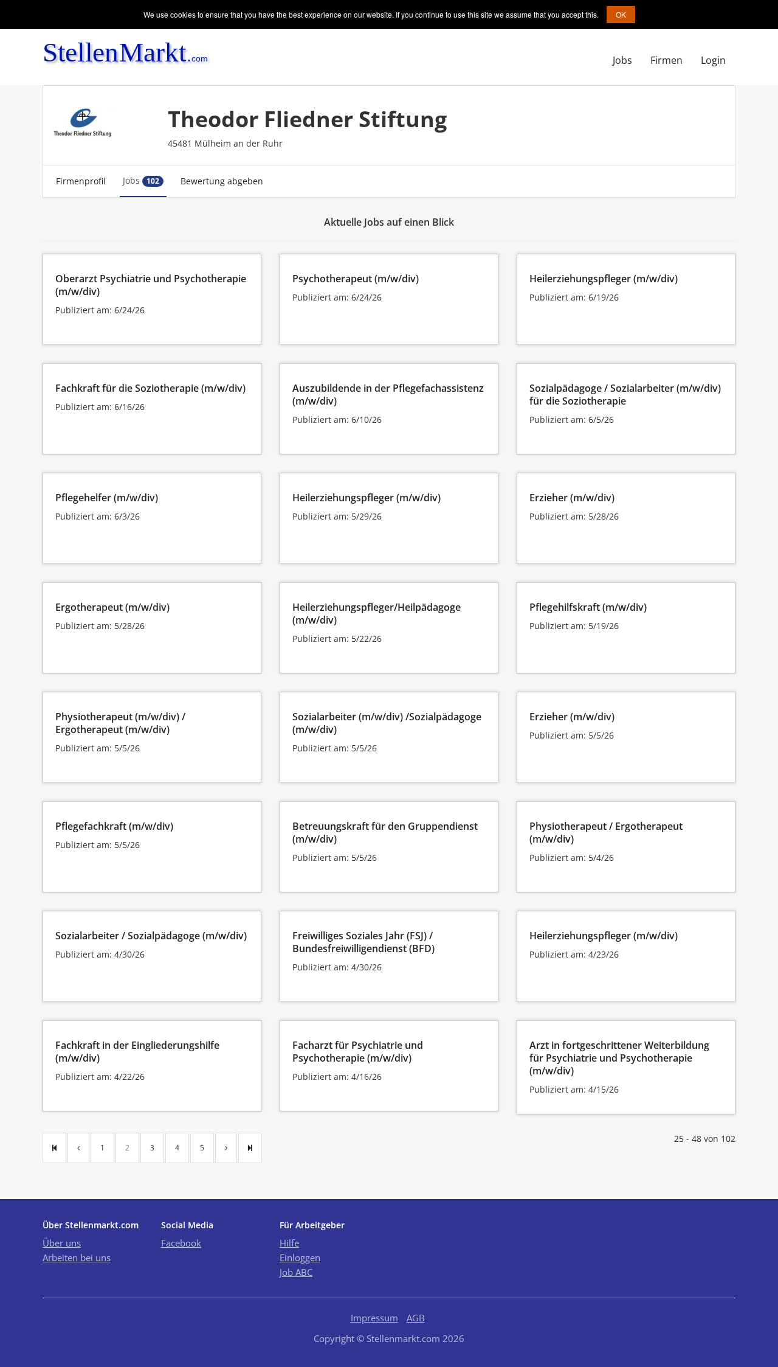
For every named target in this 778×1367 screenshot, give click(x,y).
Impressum (374, 1318)
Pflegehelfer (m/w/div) (106, 497)
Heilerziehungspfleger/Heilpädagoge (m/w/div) (376, 613)
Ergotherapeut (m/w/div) (112, 607)
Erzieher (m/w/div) (571, 497)
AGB (416, 1318)
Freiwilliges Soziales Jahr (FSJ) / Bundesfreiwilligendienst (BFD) (363, 942)
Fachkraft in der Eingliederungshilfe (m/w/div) (137, 1051)
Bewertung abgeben (222, 181)
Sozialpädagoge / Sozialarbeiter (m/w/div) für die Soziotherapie (625, 394)
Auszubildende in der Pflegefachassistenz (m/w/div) (388, 394)
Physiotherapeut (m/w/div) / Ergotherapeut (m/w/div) (120, 723)
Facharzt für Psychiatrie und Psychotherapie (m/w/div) (357, 1051)
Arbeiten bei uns (77, 1257)
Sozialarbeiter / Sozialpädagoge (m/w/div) (151, 935)
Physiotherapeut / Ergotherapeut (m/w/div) (606, 832)
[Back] (78, 1148)
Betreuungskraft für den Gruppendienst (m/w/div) (385, 832)
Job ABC (296, 1272)
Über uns (62, 1243)
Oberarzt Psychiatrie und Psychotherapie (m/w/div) (150, 285)
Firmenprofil (81, 181)
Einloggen (300, 1257)
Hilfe (289, 1243)
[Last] (250, 1148)
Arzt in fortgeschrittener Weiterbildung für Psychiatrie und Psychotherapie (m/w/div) (619, 1057)
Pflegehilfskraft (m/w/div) (588, 607)
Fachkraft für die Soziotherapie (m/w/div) (150, 388)
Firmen (666, 60)
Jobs (622, 60)
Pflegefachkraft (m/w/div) (114, 826)
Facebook (181, 1243)
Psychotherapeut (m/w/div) (355, 278)
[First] (54, 1148)
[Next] (226, 1148)
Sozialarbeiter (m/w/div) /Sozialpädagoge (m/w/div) (386, 723)
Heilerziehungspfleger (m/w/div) (603, 278)
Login (713, 60)
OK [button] (621, 14)
